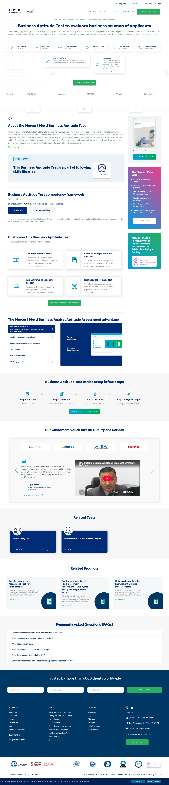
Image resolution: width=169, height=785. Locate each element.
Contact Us (137, 742)
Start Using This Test (84, 82)
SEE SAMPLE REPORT (144, 157)
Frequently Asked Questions (84, 411)
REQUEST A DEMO (148, 12)
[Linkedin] (127, 708)
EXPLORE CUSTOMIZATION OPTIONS (64, 303)
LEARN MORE (144, 221)
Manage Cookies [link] (155, 774)
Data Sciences (80, 20)
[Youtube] (132, 708)
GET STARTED (144, 690)
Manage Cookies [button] (153, 781)
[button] (25, 708)
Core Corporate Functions (63, 20)
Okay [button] (138, 781)
